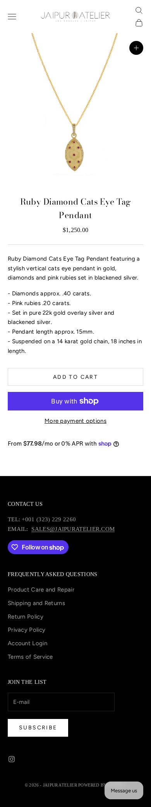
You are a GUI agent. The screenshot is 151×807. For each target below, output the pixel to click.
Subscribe (38, 727)
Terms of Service (30, 656)
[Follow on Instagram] (11, 759)
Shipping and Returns (36, 603)
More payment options (75, 420)
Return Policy (25, 616)
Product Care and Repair (41, 589)
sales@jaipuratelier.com (73, 529)
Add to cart (75, 377)
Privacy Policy (26, 629)
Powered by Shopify (102, 785)
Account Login (27, 643)
